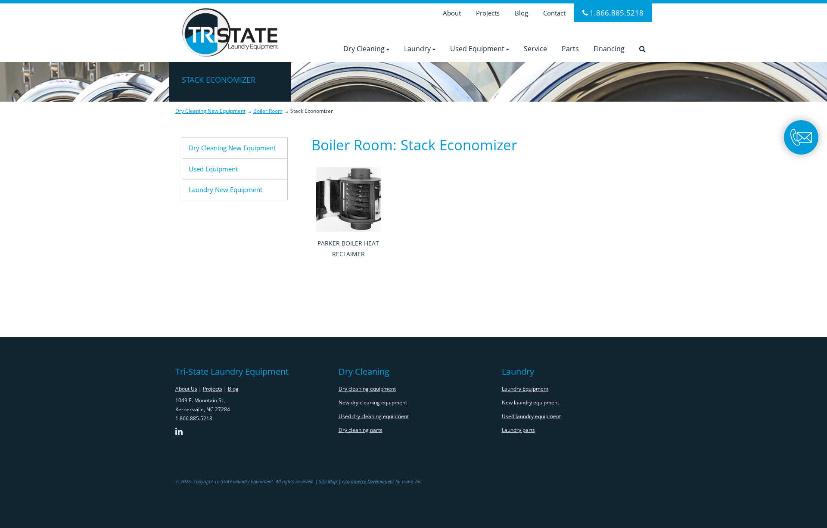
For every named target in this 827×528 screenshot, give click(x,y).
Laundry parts (518, 430)
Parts (570, 48)
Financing (609, 48)
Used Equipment (478, 48)
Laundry (418, 48)
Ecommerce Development (368, 481)
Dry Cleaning (364, 48)
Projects (488, 13)
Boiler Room (268, 111)
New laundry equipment (530, 402)
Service (535, 48)
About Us (186, 388)
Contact (554, 13)
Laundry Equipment (525, 388)
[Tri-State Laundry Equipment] (230, 30)
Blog (521, 13)
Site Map (328, 481)
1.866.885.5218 (616, 13)
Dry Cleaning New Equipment (210, 111)
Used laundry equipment (531, 416)
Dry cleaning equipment (367, 388)
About (452, 13)
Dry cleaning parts (360, 430)
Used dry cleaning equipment (374, 416)
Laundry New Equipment (225, 189)
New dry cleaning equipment (373, 402)
